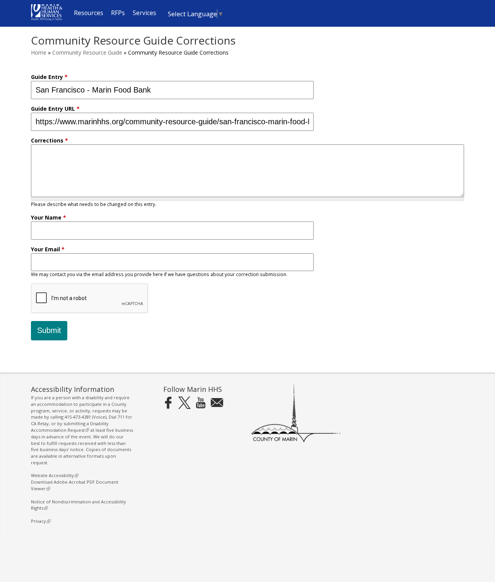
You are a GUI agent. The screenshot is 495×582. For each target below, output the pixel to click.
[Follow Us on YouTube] (201, 402)
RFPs (118, 13)
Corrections (49, 140)
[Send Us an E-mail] (217, 402)
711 (121, 417)
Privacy (40, 521)
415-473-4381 (78, 417)
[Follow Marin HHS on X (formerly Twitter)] (184, 402)
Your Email (48, 249)
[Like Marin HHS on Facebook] (168, 402)
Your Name (48, 217)
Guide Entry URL (55, 108)
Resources (88, 13)
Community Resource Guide (87, 52)
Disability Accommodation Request (70, 427)
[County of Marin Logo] (295, 441)
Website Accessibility (54, 475)
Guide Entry (49, 77)
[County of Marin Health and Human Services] (46, 18)
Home (38, 52)
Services (144, 13)
